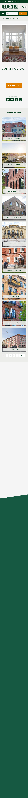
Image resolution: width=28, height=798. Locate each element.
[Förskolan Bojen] (14, 129)
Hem (3, 18)
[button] (23, 13)
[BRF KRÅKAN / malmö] (14, 287)
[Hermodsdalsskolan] (14, 208)
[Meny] (3, 14)
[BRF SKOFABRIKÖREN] (14, 313)
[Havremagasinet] (14, 155)
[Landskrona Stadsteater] (14, 234)
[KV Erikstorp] (14, 340)
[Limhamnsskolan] (14, 181)
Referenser (8, 18)
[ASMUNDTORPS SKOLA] (14, 260)
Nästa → (22, 355)
